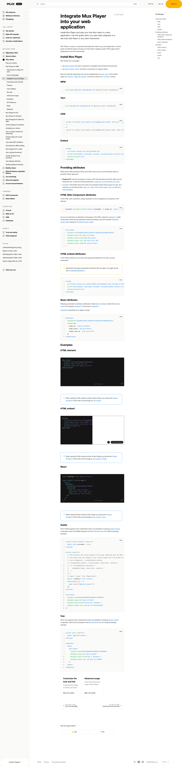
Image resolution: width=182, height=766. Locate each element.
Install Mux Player (160, 19)
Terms (39, 762)
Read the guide (68, 693)
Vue (158, 58)
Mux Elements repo (97, 531)
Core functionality (12, 75)
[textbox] (76, 372)
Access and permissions (14, 183)
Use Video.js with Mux (13, 161)
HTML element (161, 47)
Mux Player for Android (13, 116)
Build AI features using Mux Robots (15, 172)
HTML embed (161, 50)
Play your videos (11, 63)
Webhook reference (13, 16)
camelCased (103, 304)
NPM (158, 21)
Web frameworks (12, 195)
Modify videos (11, 168)
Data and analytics (12, 180)
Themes (9, 85)
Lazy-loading (11, 89)
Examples (10, 99)
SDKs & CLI (10, 214)
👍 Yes (74, 732)
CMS (7, 217)
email (115, 371)
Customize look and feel (15, 82)
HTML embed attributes (164, 39)
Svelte (159, 55)
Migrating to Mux (12, 53)
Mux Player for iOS (12, 113)
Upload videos (11, 56)
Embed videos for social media (14, 138)
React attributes (162, 42)
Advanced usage (12, 96)
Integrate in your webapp (15, 78)
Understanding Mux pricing (12, 247)
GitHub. (110, 372)
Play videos (10, 60)
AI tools (8, 210)
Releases (10, 109)
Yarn (158, 24)
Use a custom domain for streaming (14, 132)
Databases (9, 220)
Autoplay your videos (13, 128)
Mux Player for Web (12, 66)
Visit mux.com (11, 270)
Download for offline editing (15, 146)
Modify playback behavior (14, 164)
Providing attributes (161, 32)
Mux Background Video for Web (15, 120)
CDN (158, 27)
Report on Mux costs (10, 251)
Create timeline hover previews (13, 157)
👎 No (102, 732)
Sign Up (174, 4)
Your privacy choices (59, 762)
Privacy (46, 762)
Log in (160, 4)
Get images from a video (14, 149)
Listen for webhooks (13, 38)
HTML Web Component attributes (164, 36)
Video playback (11, 236)
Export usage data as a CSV (12, 261)
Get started (10, 31)
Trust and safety (11, 232)
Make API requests (12, 34)
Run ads (9, 92)
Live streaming (11, 177)
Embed (159, 29)
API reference (10, 12)
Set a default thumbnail (14, 152)
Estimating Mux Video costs (12, 254)
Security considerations (14, 41)
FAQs (8, 106)
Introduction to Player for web (15, 71)
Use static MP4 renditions (14, 142)
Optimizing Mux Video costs (12, 258)
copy (120, 88)
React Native (10, 198)
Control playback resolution (15, 125)
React (159, 53)
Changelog (9, 19)
